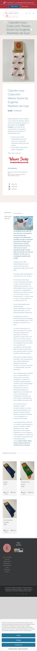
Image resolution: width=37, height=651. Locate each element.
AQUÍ (5, 627)
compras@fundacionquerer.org (24, 3)
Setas (6, 482)
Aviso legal (8, 587)
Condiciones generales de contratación (14, 589)
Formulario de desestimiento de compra (22, 590)
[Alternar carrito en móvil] (26, 13)
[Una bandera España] (10, 508)
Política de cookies (13, 648)
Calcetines (15, 172)
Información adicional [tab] (7, 217)
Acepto (18, 635)
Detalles (14, 492)
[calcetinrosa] (18, 60)
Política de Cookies (27, 587)
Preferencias (18, 645)
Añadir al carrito (7, 493)
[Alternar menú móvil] (33, 13)
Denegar (18, 640)
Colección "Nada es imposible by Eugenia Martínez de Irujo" (16, 175)
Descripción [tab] (7, 212)
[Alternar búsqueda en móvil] (30, 13)
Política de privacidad (23, 648)
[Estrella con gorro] (27, 470)
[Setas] (10, 470)
